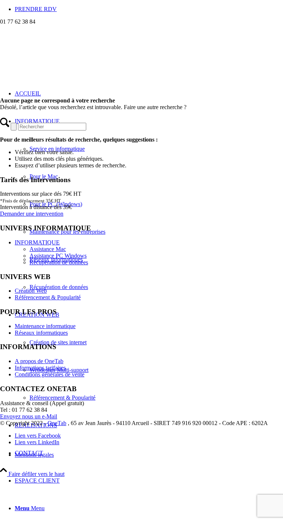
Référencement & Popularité (48, 297)
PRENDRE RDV (36, 9)
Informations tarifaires (40, 368)
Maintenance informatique (45, 326)
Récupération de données (58, 262)
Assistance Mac (47, 249)
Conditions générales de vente (49, 374)
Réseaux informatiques (41, 333)
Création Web (31, 291)
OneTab (57, 423)
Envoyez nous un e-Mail (28, 416)
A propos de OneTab (39, 361)
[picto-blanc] (55, 60)
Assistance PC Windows (58, 256)
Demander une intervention (31, 213)
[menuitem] (149, 9)
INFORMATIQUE (37, 242)
